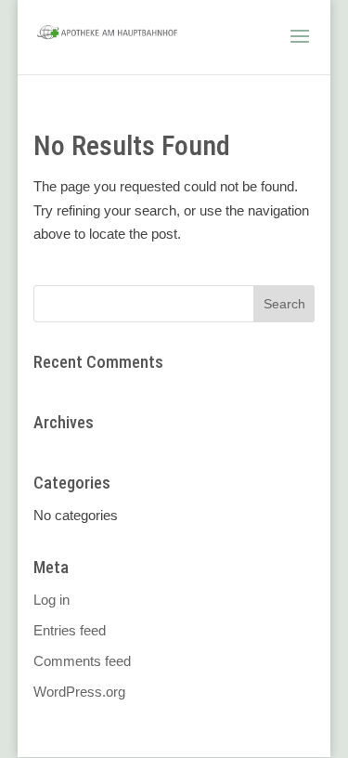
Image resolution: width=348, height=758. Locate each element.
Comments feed (82, 661)
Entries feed (69, 630)
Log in (51, 600)
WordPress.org (79, 691)
